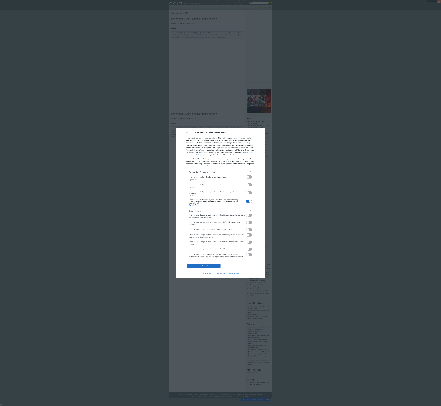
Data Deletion (207, 274)
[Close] (260, 132)
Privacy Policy (234, 274)
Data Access (220, 274)
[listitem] (220, 172)
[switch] (249, 177)
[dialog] (220, 203)
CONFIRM (204, 266)
